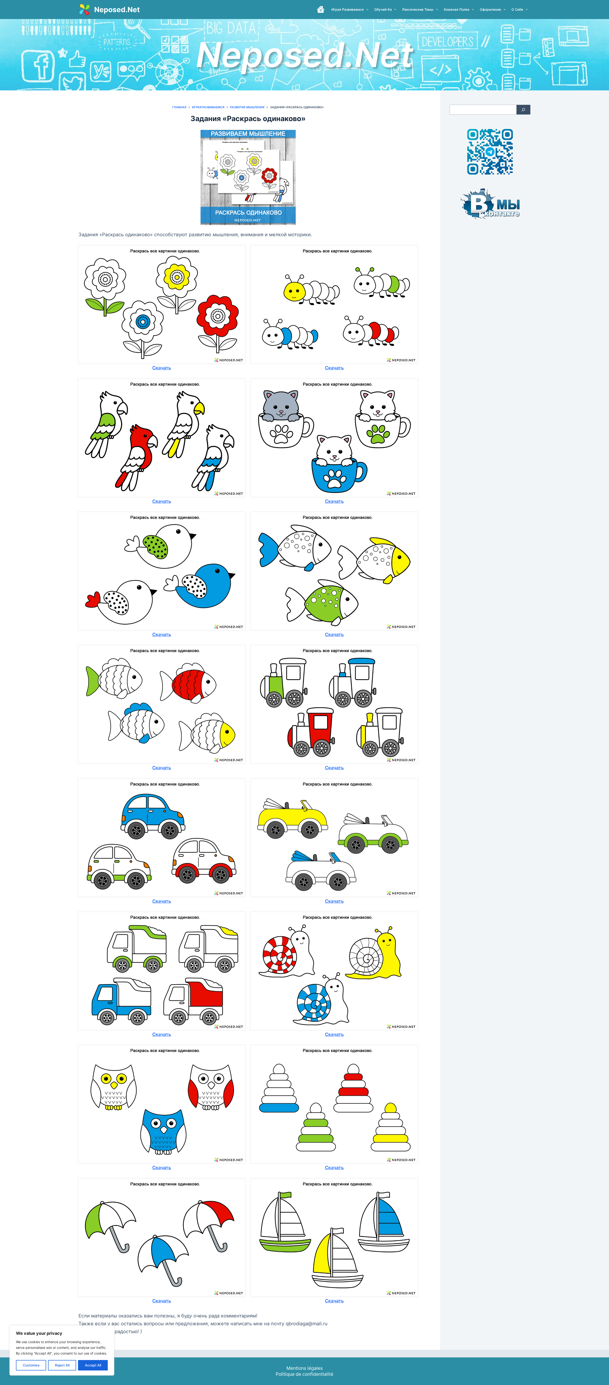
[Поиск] (523, 109)
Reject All (62, 1365)
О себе (517, 9)
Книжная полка (456, 9)
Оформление (490, 9)
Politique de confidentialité (304, 1374)
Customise (31, 1365)
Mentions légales (304, 1368)
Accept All (93, 1365)
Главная (320, 9)
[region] (62, 1350)
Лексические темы (417, 9)
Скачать (161, 368)
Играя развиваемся (347, 9)
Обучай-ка (383, 9)
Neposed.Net (117, 9)
